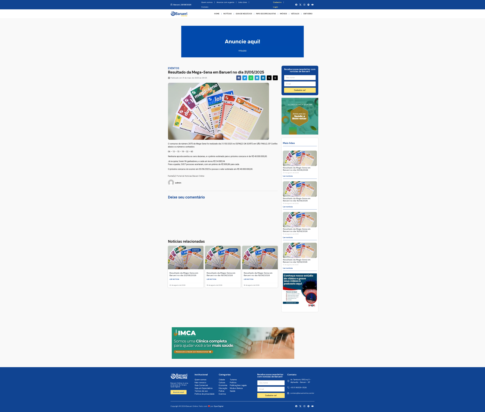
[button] (238, 77)
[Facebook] (296, 5)
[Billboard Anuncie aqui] (242, 56)
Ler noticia (174, 279)
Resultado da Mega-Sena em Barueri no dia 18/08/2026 (221, 274)
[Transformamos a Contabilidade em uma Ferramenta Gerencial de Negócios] (300, 306)
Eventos (173, 68)
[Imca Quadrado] (300, 134)
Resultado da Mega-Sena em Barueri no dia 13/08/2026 (296, 260)
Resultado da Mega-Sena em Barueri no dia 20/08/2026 (183, 274)
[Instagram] (304, 5)
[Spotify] (308, 5)
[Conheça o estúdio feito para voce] (233, 358)
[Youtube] (312, 5)
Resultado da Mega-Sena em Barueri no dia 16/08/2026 (258, 274)
